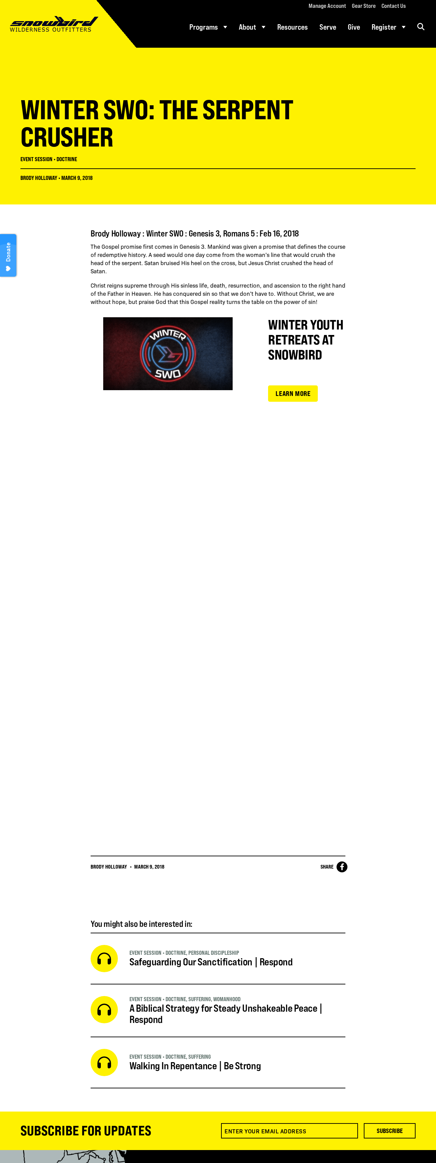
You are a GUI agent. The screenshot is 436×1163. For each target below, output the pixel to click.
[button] (420, 26)
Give (354, 26)
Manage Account (327, 5)
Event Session (36, 159)
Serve (328, 26)
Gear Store (364, 5)
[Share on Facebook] (342, 867)
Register (384, 26)
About (247, 26)
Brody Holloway (38, 177)
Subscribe (390, 1130)
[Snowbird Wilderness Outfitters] (68, 24)
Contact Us (394, 5)
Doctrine (67, 159)
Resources (292, 26)
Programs (203, 26)
